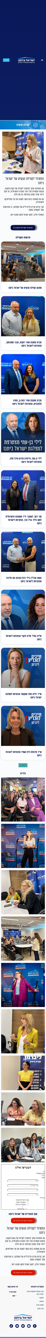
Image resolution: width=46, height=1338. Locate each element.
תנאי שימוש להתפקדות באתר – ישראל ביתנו (35, 1293)
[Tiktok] (11, 1326)
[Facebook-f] (35, 1326)
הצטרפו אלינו (40, 1305)
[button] (42, 60)
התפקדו (41, 1298)
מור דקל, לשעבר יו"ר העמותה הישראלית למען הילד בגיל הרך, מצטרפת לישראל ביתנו (24, 520)
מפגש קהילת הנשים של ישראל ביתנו (25, 287)
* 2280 (14, 1296)
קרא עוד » (39, 291)
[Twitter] (23, 1326)
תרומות (42, 1301)
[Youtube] (17, 1326)
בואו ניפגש (40, 1309)
